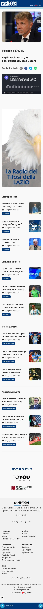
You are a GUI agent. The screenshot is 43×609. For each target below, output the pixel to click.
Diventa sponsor (9, 568)
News (24, 533)
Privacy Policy (16, 578)
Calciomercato (28, 536)
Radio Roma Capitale (11, 539)
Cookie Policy (26, 578)
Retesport (6, 536)
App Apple (26, 550)
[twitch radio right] (21, 148)
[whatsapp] (35, 68)
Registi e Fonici (8, 555)
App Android (27, 552)
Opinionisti (6, 552)
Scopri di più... (21, 515)
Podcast (26, 547)
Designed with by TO (35, 5)
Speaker (5, 550)
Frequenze (6, 557)
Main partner (7, 571)
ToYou (4, 573)
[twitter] (30, 68)
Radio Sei (6, 533)
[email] (21, 68)
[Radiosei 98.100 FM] (21, 503)
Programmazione (9, 547)
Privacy (1, 599)
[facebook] (26, 68)
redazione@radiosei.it (21, 590)
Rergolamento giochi (11, 560)
